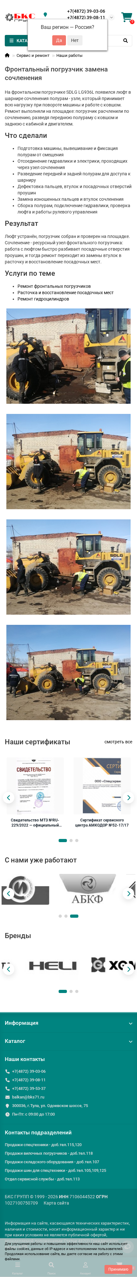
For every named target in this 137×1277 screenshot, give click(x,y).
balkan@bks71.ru (28, 1097)
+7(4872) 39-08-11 (86, 17)
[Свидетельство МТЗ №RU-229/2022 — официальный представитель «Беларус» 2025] (35, 785)
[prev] (8, 797)
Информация (21, 1023)
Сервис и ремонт (33, 55)
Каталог (15, 1041)
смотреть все (118, 741)
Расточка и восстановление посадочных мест (66, 292)
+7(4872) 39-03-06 (86, 11)
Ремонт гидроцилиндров (43, 298)
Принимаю (118, 1269)
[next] (128, 797)
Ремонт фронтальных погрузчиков (54, 286)
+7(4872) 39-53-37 (29, 1088)
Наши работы (69, 55)
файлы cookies (17, 1249)
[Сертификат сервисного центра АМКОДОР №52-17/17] (102, 785)
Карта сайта (56, 1203)
